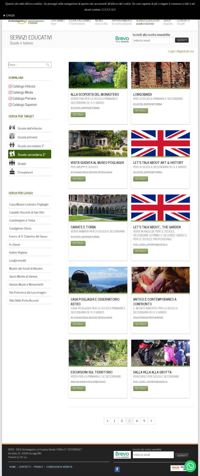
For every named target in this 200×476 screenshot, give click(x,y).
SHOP (168, 22)
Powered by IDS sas (17, 457)
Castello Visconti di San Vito (26, 212)
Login (171, 51)
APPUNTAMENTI (122, 22)
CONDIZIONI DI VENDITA (59, 467)
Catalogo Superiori (24, 104)
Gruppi (21, 163)
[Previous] (107, 420)
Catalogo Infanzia (23, 86)
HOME (12, 467)
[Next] (151, 420)
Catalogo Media (22, 92)
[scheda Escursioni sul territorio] (98, 354)
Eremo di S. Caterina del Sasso (28, 236)
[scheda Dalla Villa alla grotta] (160, 354)
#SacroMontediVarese (148, 317)
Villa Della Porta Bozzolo (24, 300)
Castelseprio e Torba (22, 220)
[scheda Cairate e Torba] (98, 209)
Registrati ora (185, 51)
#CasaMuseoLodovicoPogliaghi (91, 172)
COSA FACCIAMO (80, 22)
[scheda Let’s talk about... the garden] (160, 209)
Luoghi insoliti (17, 260)
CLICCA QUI (108, 9)
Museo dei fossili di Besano (26, 268)
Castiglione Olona (20, 228)
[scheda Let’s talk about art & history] (160, 144)
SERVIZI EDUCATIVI (147, 22)
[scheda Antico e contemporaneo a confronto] (160, 281)
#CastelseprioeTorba (85, 108)
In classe (14, 244)
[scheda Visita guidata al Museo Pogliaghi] (98, 144)
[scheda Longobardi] (160, 76)
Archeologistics (26, 21)
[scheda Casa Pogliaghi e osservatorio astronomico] (98, 281)
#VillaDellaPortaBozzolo (150, 244)
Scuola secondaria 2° (31, 154)
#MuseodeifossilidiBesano (88, 382)
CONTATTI (183, 22)
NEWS (101, 22)
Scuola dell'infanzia (29, 128)
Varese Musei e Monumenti (26, 284)
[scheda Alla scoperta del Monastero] (98, 76)
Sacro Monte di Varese (23, 276)
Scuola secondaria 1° (30, 145)
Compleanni (25, 172)
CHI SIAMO (58, 22)
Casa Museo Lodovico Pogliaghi (28, 204)
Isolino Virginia (18, 252)
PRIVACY (38, 467)
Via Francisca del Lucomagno (27, 292)
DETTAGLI (78, 114)
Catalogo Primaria (24, 98)
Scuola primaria (27, 136)
